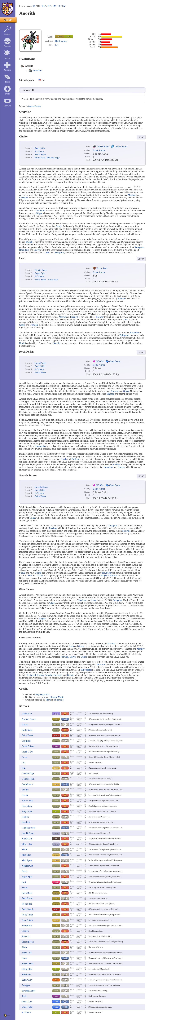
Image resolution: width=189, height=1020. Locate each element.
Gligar (39, 213)
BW (44, 6)
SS (59, 6)
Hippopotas (40, 446)
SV (63, 6)
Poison (56, 746)
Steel (56, 833)
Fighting (56, 735)
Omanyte (57, 675)
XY (49, 6)
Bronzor (100, 317)
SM (54, 6)
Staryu (22, 572)
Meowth (63, 317)
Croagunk (23, 197)
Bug (68, 36)
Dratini (22, 343)
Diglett (29, 242)
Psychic (56, 882)
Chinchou (112, 575)
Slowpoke (139, 247)
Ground (56, 768)
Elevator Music (57, 697)
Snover (37, 250)
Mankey (141, 649)
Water (56, 1001)
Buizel (38, 572)
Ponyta (121, 467)
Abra (47, 252)
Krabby (57, 343)
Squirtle (48, 675)
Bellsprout (59, 252)
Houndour (24, 250)
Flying (56, 714)
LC (56, 45)
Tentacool (31, 675)
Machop (132, 195)
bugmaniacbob (34, 106)
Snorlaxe (59, 699)
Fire (56, 980)
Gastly (59, 226)
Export (141, 137)
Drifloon (34, 325)
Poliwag (64, 656)
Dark (56, 838)
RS (33, 6)
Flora (48, 699)
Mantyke (126, 531)
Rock (60, 36)
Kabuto (121, 298)
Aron (125, 319)
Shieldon (82, 600)
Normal (56, 724)
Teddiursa (40, 210)
